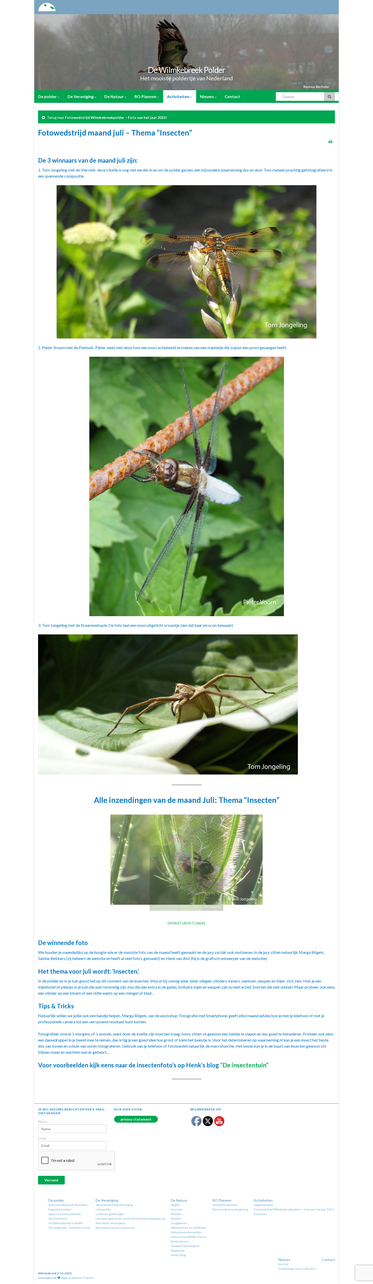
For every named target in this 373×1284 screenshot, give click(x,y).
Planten (176, 1218)
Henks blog (178, 1255)
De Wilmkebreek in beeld (65, 1223)
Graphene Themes (81, 1278)
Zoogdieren (179, 1223)
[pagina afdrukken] (330, 141)
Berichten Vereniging (110, 1223)
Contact (232, 96)
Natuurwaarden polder (186, 1232)
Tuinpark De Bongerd (185, 1246)
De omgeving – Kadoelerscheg (69, 1228)
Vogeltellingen (263, 1205)
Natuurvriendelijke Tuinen (189, 1237)
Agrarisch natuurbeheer (64, 1214)
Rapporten (178, 1250)
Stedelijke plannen (224, 1205)
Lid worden (103, 1209)
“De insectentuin (243, 1065)
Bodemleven (180, 1241)
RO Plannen (145, 96)
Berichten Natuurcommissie (115, 1228)
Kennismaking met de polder (68, 1205)
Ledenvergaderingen (110, 1214)
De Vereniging (80, 96)
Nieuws (207, 96)
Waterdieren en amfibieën (189, 1228)
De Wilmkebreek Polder (186, 70)
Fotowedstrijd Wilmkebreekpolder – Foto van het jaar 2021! (116, 117)
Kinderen (260, 1214)
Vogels (175, 1205)
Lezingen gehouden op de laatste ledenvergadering (130, 1218)
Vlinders (176, 1214)
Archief (283, 1264)
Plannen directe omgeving (230, 1209)
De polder (48, 96)
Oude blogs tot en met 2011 (297, 1269)
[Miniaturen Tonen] (186, 923)
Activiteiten (178, 96)
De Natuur (114, 96)
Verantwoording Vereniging (114, 1205)
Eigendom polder (60, 1209)
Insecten (177, 1209)
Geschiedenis (57, 1218)
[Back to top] (361, 1254)
